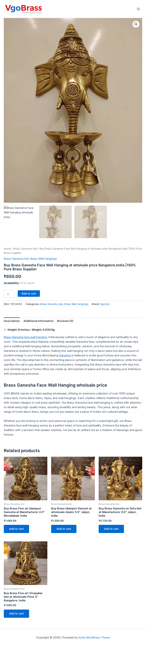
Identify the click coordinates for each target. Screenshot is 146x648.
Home (7, 248)
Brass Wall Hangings (43, 258)
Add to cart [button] (16, 529)
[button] (136, 24)
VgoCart (105, 304)
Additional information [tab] (38, 321)
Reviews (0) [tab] (65, 321)
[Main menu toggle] (138, 9)
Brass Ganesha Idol (25, 248)
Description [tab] (12, 321)
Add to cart (28, 293)
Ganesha (65, 355)
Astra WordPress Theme (94, 637)
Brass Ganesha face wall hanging (25, 337)
